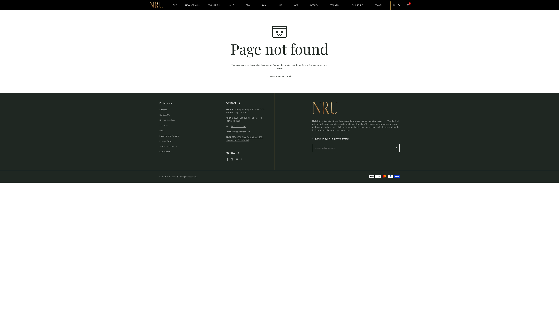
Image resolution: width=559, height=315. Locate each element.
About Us (163, 125)
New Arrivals (192, 5)
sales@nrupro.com (241, 131)
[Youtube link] (237, 159)
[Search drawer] (399, 5)
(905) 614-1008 (241, 118)
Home (174, 5)
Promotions (214, 5)
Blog (161, 130)
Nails (231, 5)
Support (163, 109)
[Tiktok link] (241, 159)
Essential (335, 5)
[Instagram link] (232, 159)
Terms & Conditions (168, 146)
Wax (296, 5)
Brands (379, 5)
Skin (264, 5)
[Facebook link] (227, 159)
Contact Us (164, 115)
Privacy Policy (166, 141)
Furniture (357, 5)
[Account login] (403, 5)
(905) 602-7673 (238, 126)
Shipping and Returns (169, 136)
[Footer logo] (325, 108)
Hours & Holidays (167, 120)
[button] (395, 148)
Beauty (314, 5)
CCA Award (164, 151)
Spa (248, 5)
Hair (280, 5)
